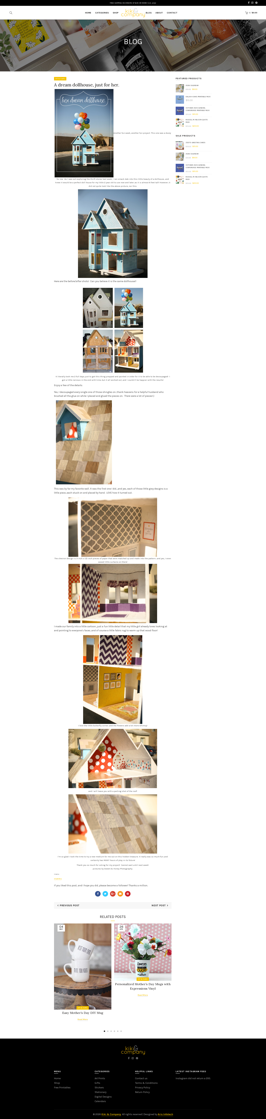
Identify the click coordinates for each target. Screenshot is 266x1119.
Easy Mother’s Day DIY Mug (82, 1013)
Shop (116, 12)
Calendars (100, 1101)
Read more (83, 1019)
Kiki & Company (111, 1114)
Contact (172, 12)
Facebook (98, 894)
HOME (88, 12)
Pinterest (128, 894)
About (159, 12)
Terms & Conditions (146, 1082)
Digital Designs (103, 1096)
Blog (149, 12)
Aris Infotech (165, 1114)
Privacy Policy (142, 1087)
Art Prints (100, 1078)
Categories (102, 12)
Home (57, 1078)
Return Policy (142, 1092)
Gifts (97, 1082)
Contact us (141, 1078)
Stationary (100, 1092)
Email (120, 894)
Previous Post (69, 905)
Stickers (99, 1087)
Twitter (105, 894)
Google (113, 894)
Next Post (159, 905)
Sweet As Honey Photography (118, 868)
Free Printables (62, 1087)
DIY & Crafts (60, 79)
